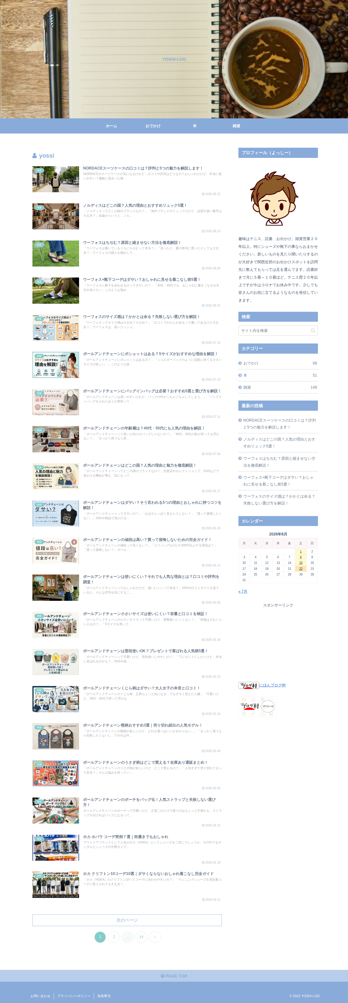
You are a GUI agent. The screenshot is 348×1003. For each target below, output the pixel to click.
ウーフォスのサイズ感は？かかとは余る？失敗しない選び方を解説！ (279, 499)
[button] (313, 330)
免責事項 (104, 996)
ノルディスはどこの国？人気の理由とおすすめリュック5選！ (279, 442)
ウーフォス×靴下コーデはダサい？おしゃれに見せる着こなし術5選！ (278, 480)
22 (301, 569)
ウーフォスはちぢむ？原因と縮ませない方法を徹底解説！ (279, 461)
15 (301, 563)
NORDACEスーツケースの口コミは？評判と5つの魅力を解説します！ (279, 423)
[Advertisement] (278, 642)
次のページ (127, 920)
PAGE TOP (175, 976)
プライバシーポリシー (73, 996)
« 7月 (242, 591)
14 (141, 937)
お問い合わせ (40, 996)
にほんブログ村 (272, 685)
